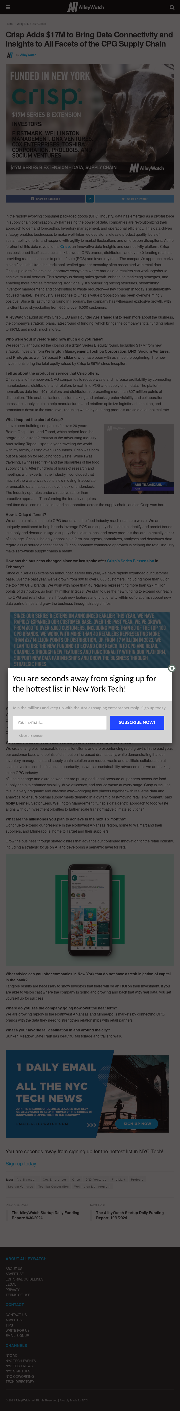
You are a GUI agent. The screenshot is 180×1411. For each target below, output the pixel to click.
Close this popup (31, 736)
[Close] (172, 668)
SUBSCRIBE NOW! (137, 722)
